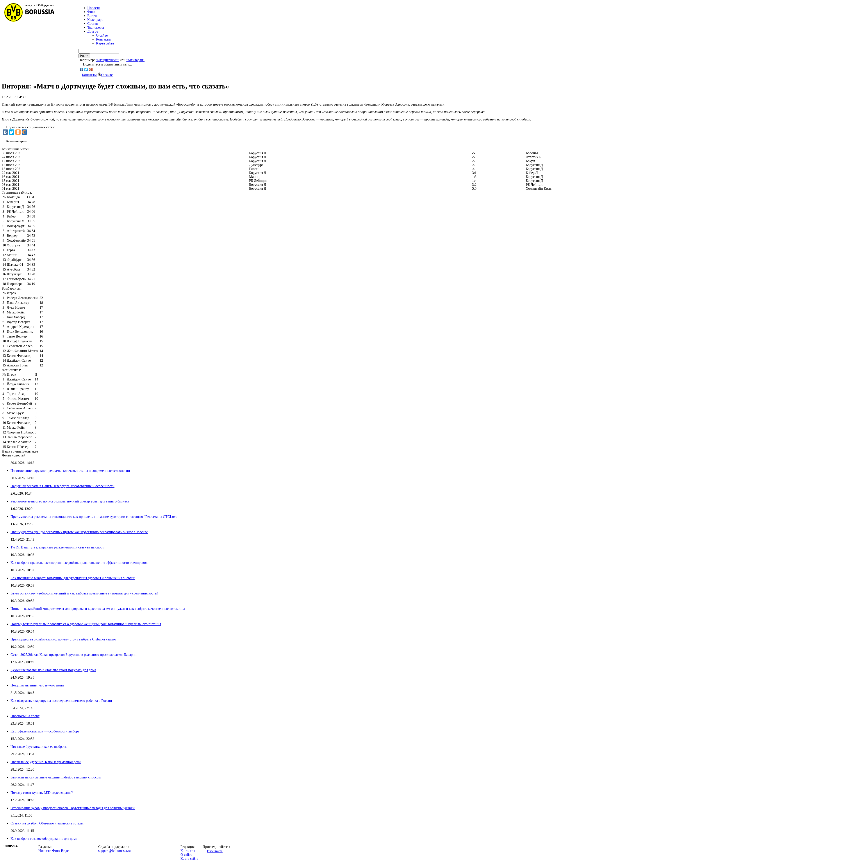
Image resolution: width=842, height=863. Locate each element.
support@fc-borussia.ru (114, 850)
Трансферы (95, 27)
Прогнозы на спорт (25, 716)
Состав (92, 23)
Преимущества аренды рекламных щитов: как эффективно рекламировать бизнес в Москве (79, 532)
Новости (44, 850)
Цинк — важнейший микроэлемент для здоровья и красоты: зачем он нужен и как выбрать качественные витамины (98, 608)
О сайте (102, 35)
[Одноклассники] (18, 132)
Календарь (95, 19)
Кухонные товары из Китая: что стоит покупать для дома (53, 670)
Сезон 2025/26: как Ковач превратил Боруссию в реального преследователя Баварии (74, 654)
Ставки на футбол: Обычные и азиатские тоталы (47, 823)
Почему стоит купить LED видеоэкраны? (42, 792)
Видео (92, 16)
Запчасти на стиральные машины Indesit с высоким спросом (56, 777)
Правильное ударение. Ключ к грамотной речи (46, 762)
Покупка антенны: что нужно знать (37, 685)
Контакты (103, 39)
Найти (84, 55)
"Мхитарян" (135, 60)
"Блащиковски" (107, 60)
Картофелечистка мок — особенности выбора (45, 731)
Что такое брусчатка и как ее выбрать (38, 746)
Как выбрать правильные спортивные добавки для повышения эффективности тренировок (79, 562)
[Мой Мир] (24, 132)
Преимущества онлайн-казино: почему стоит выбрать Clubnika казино (63, 639)
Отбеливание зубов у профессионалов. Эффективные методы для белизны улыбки (73, 808)
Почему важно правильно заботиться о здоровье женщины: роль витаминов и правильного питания (86, 624)
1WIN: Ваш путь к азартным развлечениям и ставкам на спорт (57, 547)
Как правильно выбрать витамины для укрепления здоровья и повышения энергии (73, 578)
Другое (92, 31)
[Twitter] (86, 69)
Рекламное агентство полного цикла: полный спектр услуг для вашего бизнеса (70, 501)
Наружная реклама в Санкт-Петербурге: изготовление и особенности (62, 486)
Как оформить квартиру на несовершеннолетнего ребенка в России (61, 700)
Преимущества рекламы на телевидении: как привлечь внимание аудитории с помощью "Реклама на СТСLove (94, 516)
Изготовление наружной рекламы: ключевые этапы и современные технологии (70, 470)
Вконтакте (215, 851)
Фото (91, 12)
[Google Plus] (91, 69)
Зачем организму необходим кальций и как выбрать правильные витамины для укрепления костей (84, 593)
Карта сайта (105, 43)
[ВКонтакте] (81, 69)
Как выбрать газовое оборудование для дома (44, 838)
